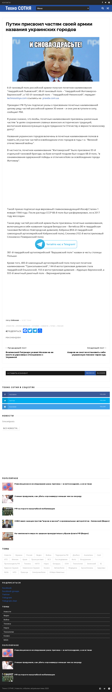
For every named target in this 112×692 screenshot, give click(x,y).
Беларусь (57, 564)
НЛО (14, 572)
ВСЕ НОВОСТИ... (10, 428)
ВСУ (49, 559)
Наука (46, 564)
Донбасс (76, 555)
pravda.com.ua (50, 98)
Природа (24, 572)
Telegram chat (9, 601)
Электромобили (38, 572)
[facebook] (102, 2)
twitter (57, 400)
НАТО (37, 564)
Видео (39, 555)
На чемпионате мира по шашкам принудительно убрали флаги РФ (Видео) (51, 533)
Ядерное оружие (11, 568)
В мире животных (57, 572)
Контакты (6, 2)
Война (48, 555)
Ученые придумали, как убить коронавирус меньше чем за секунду (48, 496)
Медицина (73, 568)
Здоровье (101, 568)
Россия (29, 555)
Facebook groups (10, 591)
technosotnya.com (17, 98)
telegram (57, 407)
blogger (101, 373)
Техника (27, 564)
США (99, 555)
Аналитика (88, 555)
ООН (67, 564)
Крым (25, 559)
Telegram (7, 597)
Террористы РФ (61, 555)
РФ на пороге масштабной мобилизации (34, 509)
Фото (74, 559)
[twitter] (105, 2)
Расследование (61, 559)
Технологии (78, 564)
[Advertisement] (56, 185)
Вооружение (85, 559)
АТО (6, 559)
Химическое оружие (31, 568)
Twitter (6, 594)
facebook (90, 373)
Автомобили (59, 568)
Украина (18, 555)
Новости (7, 555)
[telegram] (109, 2)
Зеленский (91, 564)
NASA (6, 572)
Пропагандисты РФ (12, 564)
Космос (47, 568)
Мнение (15, 559)
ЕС (101, 564)
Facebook (7, 588)
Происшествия (37, 559)
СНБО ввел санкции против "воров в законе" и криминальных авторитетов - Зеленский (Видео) (61, 521)
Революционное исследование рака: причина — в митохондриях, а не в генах (53, 484)
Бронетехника (87, 568)
